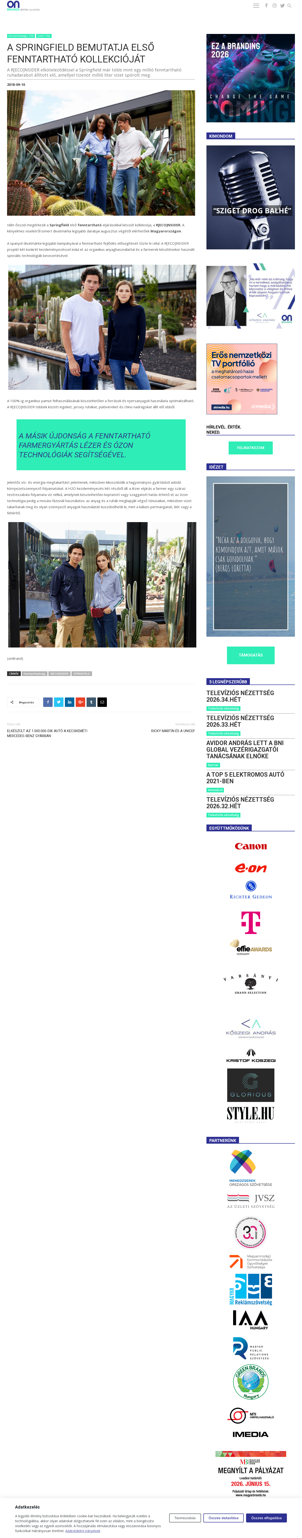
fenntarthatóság (34, 673)
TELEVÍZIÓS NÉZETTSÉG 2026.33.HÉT (240, 721)
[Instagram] (274, 5)
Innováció (215, 790)
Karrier (213, 765)
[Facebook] (266, 5)
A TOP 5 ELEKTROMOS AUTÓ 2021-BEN (245, 778)
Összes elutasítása (224, 1518)
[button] (292, 6)
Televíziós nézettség (223, 708)
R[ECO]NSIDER (59, 673)
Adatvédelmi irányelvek (82, 1531)
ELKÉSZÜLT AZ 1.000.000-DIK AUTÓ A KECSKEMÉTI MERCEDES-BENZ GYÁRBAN (47, 733)
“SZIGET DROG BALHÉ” (252, 210)
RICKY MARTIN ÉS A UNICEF (173, 731)
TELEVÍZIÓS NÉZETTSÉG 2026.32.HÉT (240, 803)
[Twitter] (282, 5)
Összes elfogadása (266, 1518)
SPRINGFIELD (82, 673)
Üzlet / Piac (44, 35)
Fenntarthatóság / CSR (21, 35)
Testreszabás (185, 1518)
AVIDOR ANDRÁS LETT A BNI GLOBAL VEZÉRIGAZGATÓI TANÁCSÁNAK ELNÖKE (245, 750)
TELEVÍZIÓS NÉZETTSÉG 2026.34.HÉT (240, 696)
